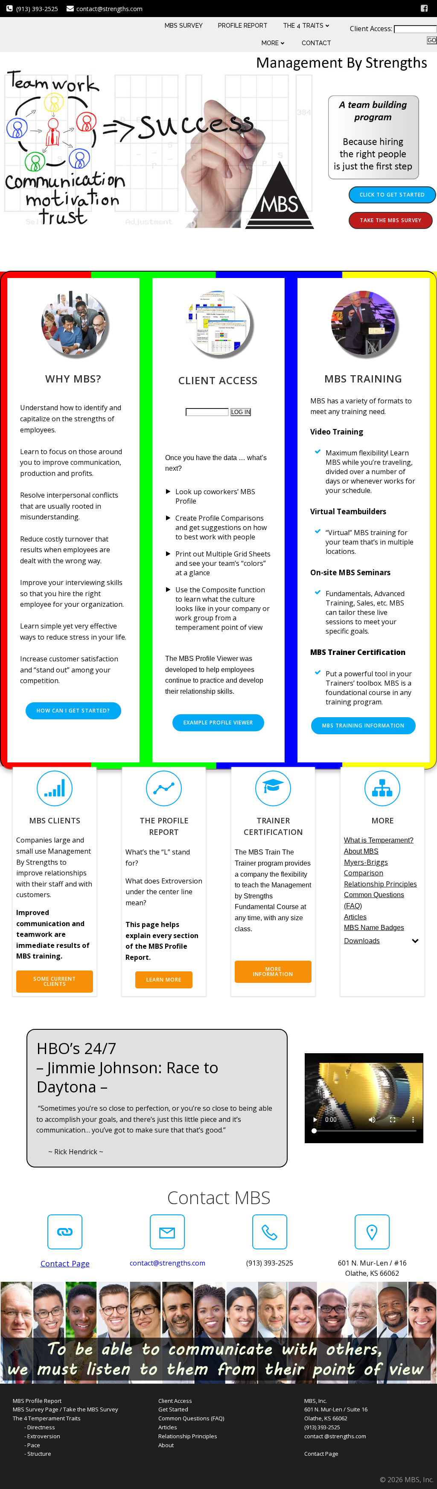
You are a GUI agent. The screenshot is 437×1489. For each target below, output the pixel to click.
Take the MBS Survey (90, 1409)
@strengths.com (345, 1436)
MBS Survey (184, 25)
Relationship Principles (187, 1436)
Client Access (175, 1401)
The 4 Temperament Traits (47, 1418)
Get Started (173, 1409)
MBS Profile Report (37, 1401)
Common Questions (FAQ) (191, 1418)
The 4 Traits (303, 25)
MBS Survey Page (35, 1409)
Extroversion (43, 1436)
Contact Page (321, 1453)
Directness (41, 1427)
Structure (39, 1453)
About (166, 1445)
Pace (33, 1445)
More (270, 43)
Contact (316, 43)
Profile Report (243, 25)
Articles (167, 1427)
